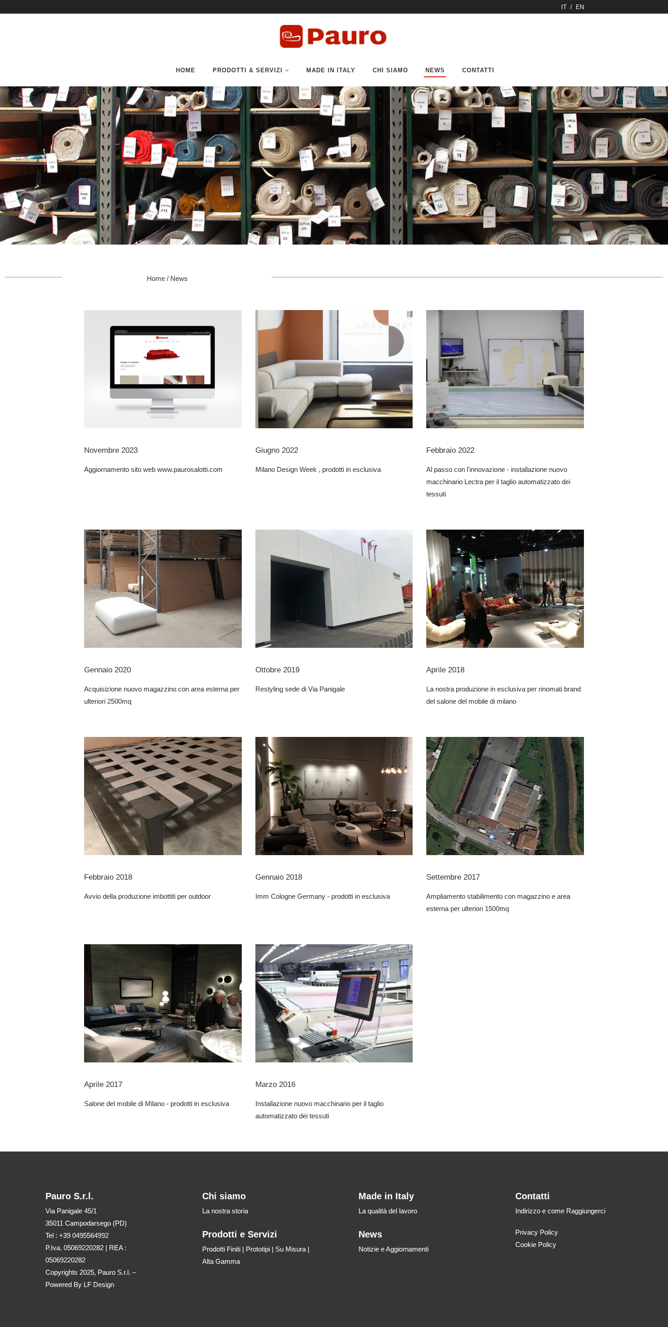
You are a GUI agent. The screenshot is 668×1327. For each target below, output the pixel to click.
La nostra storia (225, 1211)
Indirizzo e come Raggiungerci (560, 1211)
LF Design (99, 1284)
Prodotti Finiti (221, 1249)
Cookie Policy (535, 1244)
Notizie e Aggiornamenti (394, 1249)
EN (580, 7)
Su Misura (290, 1249)
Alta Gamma (221, 1261)
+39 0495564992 (84, 1235)
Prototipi (258, 1249)
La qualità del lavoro (388, 1211)
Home (156, 278)
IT (564, 7)
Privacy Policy (536, 1232)
